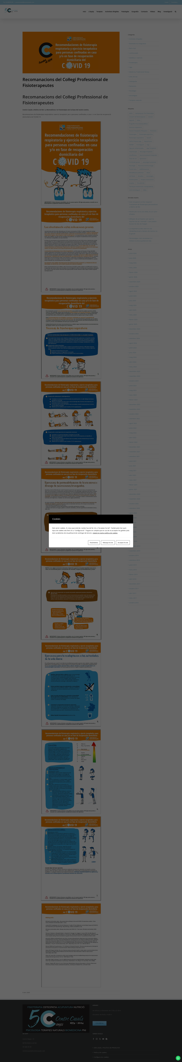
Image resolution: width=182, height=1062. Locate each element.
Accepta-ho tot (123, 543)
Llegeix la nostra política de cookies (105, 533)
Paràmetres (94, 543)
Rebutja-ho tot (108, 543)
